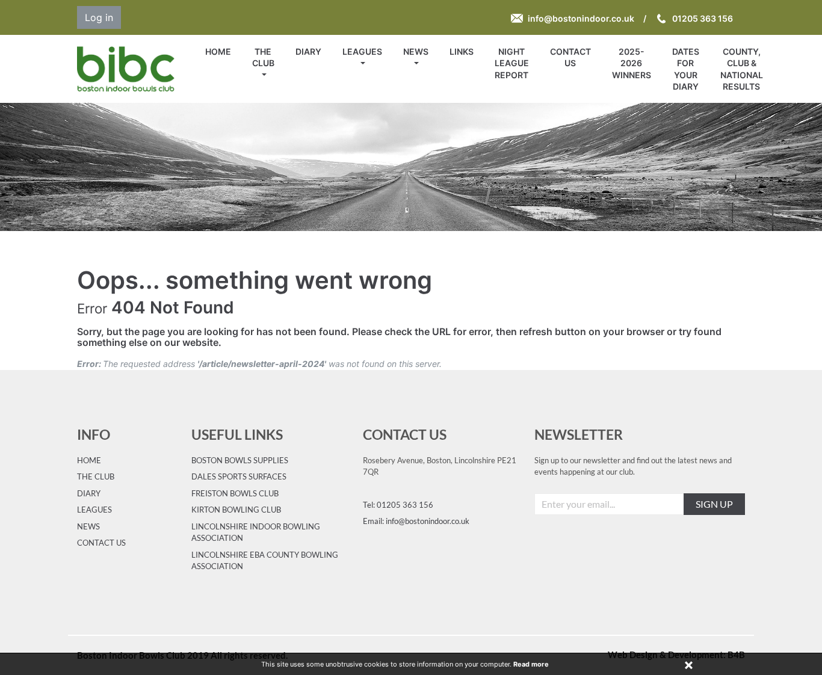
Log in (99, 17)
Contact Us (570, 57)
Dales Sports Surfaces (238, 476)
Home (218, 51)
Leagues (362, 51)
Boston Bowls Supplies (239, 460)
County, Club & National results (741, 68)
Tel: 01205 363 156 (398, 505)
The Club (263, 57)
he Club (98, 476)
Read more (531, 664)
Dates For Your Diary (685, 68)
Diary (308, 51)
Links (462, 51)
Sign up (714, 504)
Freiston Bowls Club (235, 493)
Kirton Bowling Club (236, 509)
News (415, 51)
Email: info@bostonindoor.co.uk (416, 521)
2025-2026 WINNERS (631, 63)
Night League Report (512, 63)
